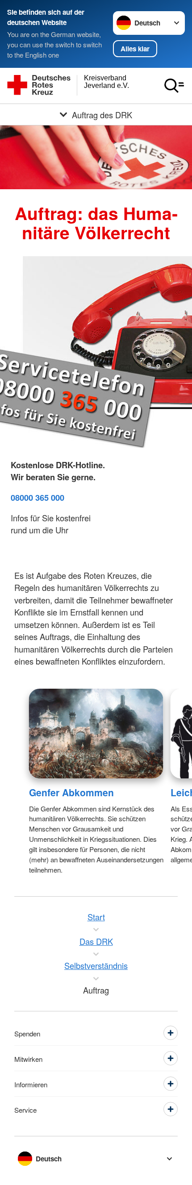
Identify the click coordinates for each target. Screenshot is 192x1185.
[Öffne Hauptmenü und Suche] (174, 85)
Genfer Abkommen (71, 792)
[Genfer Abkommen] (96, 733)
